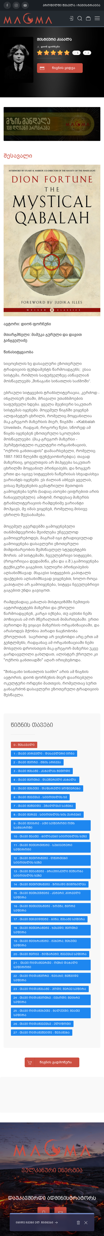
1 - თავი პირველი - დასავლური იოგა (44, 753)
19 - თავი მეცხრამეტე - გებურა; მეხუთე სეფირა (45, 943)
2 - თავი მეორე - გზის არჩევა (37, 762)
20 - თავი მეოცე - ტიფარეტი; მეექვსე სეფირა (50, 954)
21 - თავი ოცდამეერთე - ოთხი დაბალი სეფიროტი (46, 965)
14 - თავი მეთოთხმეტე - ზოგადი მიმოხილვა (50, 884)
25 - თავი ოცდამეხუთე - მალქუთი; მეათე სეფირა (47, 1013)
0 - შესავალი (24, 745)
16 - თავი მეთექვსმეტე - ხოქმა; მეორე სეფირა (45, 908)
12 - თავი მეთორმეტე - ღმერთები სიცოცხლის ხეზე (41, 860)
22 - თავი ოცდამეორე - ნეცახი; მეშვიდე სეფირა (46, 978)
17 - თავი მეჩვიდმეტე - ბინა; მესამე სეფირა (49, 919)
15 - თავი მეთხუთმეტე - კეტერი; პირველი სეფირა (47, 895)
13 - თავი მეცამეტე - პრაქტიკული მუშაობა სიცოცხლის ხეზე (49, 873)
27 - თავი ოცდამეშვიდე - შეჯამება (42, 1032)
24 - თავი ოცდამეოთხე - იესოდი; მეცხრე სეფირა (47, 1000)
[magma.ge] (28, 18)
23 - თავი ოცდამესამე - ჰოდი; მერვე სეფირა (50, 989)
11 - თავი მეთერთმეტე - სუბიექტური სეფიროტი (43, 847)
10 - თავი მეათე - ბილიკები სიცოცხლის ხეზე (50, 836)
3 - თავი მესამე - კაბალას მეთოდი (42, 771)
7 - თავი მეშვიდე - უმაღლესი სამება (43, 806)
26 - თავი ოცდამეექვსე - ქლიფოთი (42, 1024)
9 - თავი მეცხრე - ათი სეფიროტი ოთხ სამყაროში (44, 825)
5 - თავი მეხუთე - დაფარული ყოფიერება (47, 788)
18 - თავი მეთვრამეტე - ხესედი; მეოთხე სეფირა (46, 930)
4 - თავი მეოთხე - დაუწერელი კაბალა (45, 779)
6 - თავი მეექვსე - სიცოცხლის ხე (40, 797)
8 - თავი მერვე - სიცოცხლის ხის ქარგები (47, 814)
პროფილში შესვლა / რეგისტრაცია (71, 5)
